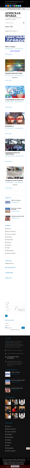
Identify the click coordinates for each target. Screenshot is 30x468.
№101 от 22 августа (16, 200)
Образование (10, 239)
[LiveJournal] (12, 6)
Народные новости (18, 1)
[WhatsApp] (16, 6)
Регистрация (11, 1)
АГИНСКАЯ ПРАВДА (12, 14)
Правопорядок (10, 250)
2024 (11, 31)
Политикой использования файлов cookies (14, 463)
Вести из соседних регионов (16, 209)
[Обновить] (24, 302)
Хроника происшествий (11, 8)
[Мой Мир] (10, 6)
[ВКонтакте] (6, 6)
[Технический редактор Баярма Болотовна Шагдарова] (8, 402)
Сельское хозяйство (11, 234)
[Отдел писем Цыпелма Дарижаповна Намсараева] (22, 402)
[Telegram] (20, 6)
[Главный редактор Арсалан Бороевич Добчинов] (22, 409)
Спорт (8, 247)
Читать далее (9, 54)
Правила (7, 4)
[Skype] (18, 6)
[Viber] (14, 6)
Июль (14, 31)
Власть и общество (11, 231)
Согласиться (15, 466)
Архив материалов (11, 253)
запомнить (9, 327)
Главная (7, 31)
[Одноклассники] (8, 6)
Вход (6, 1)
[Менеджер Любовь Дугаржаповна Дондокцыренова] (15, 402)
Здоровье (9, 245)
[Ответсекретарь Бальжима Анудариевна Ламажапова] (15, 409)
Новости (9, 228)
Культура (9, 242)
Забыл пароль (12, 329)
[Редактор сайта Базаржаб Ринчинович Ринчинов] (8, 409)
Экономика (9, 237)
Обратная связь (13, 4)
